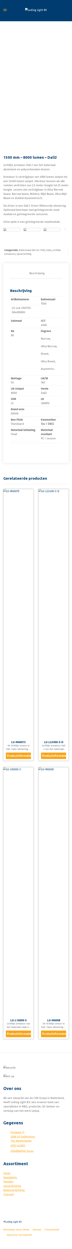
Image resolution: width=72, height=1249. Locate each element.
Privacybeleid (52, 1229)
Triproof (8, 1194)
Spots (6, 1173)
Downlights (10, 1177)
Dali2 (48, 250)
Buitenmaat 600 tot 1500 (32, 250)
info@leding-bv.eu (22, 1151)
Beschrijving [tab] (37, 273)
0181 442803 (18, 1145)
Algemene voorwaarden (19, 1235)
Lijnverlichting (24, 254)
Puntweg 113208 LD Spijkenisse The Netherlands (23, 1136)
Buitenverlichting (14, 1190)
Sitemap (36, 1229)
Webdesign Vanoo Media (16, 1229)
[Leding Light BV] (36, 10)
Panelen (8, 1181)
